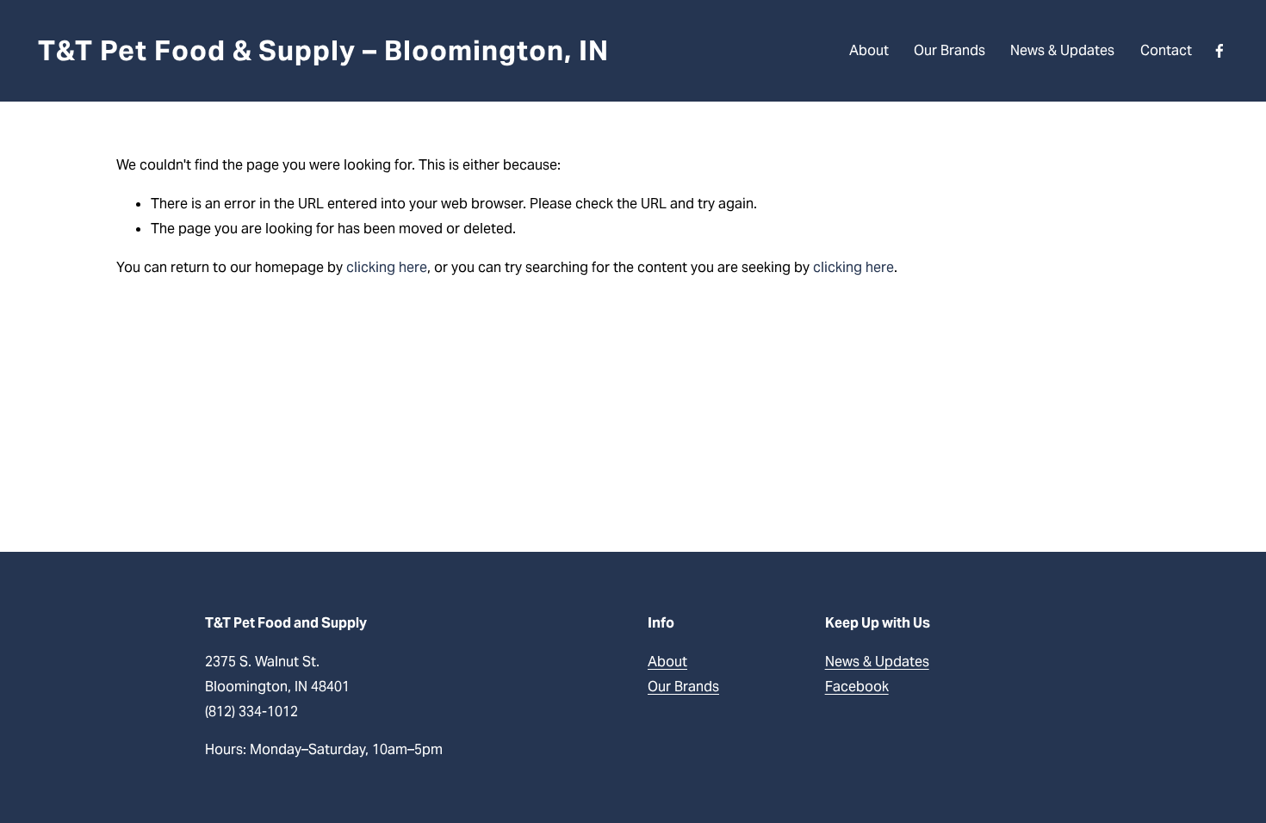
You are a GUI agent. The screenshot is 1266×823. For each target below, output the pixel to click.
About (869, 50)
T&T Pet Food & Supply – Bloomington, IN (323, 50)
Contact (1166, 50)
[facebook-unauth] (1219, 50)
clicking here (386, 267)
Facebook (857, 687)
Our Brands (949, 50)
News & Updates (1062, 50)
